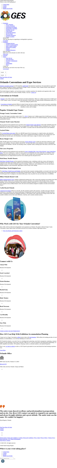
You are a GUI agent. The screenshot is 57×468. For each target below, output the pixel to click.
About (4, 56)
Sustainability (9, 63)
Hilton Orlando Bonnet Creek (7, 179)
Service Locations (10, 36)
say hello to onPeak (10, 346)
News (7, 64)
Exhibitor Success (10, 30)
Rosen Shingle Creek (30, 141)
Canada (5, 5)
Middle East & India (7, 8)
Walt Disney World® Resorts (7, 161)
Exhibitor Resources (10, 50)
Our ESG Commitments (11, 60)
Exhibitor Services (10, 43)
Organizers (5, 23)
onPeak (19, 337)
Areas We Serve (10, 59)
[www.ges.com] (13, 20)
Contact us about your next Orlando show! (10, 331)
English (2, 72)
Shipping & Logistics (11, 47)
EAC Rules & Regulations (14, 439)
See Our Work (9, 34)
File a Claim (37, 437)
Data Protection (4, 439)
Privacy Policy (44, 437)
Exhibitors (5, 42)
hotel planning (32, 337)
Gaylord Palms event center (8, 133)
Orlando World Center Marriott (33, 124)
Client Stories (9, 31)
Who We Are (9, 58)
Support (8, 48)
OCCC (26, 116)
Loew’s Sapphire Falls (30, 151)
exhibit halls (25, 86)
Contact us (33, 92)
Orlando (2, 98)
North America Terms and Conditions (9, 437)
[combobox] (3, 72)
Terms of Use (51, 437)
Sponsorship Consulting (11, 28)
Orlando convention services (6, 86)
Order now (5, 54)
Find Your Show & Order (6, 77)
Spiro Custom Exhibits (11, 46)
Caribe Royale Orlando (5, 190)
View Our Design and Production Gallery (12, 230)
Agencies (5, 55)
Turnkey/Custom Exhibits (12, 44)
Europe (4, 7)
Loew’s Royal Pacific (41, 151)
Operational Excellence (11, 27)
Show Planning (9, 24)
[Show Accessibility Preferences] (2, 461)
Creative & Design (10, 26)
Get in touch (6, 69)
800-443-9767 (3, 364)
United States (6, 4)
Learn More (3, 350)
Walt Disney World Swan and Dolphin (11, 171)
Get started (5, 40)
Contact (2, 78)
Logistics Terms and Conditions (26, 437)
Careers (8, 62)
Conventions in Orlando (6, 104)
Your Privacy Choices (5, 440)
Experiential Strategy (11, 32)
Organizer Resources (11, 35)
